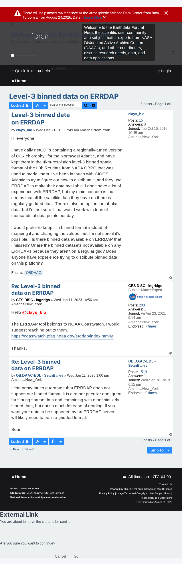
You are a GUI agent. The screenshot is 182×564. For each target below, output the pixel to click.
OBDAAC (33, 273)
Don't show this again (26, 55)
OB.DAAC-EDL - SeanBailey (142, 363)
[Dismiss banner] (166, 13)
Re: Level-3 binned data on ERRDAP (35, 289)
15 (141, 120)
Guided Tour (64, 68)
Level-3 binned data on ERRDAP (64, 96)
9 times (151, 393)
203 (142, 305)
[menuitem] (164, 71)
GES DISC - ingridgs (145, 286)
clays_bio (136, 114)
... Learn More (91, 17)
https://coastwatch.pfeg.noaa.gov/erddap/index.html (60, 336)
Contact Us (165, 484)
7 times (151, 326)
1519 (143, 372)
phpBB (127, 489)
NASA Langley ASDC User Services (45, 493)
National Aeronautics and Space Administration (38, 497)
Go (76, 556)
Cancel (60, 556)
